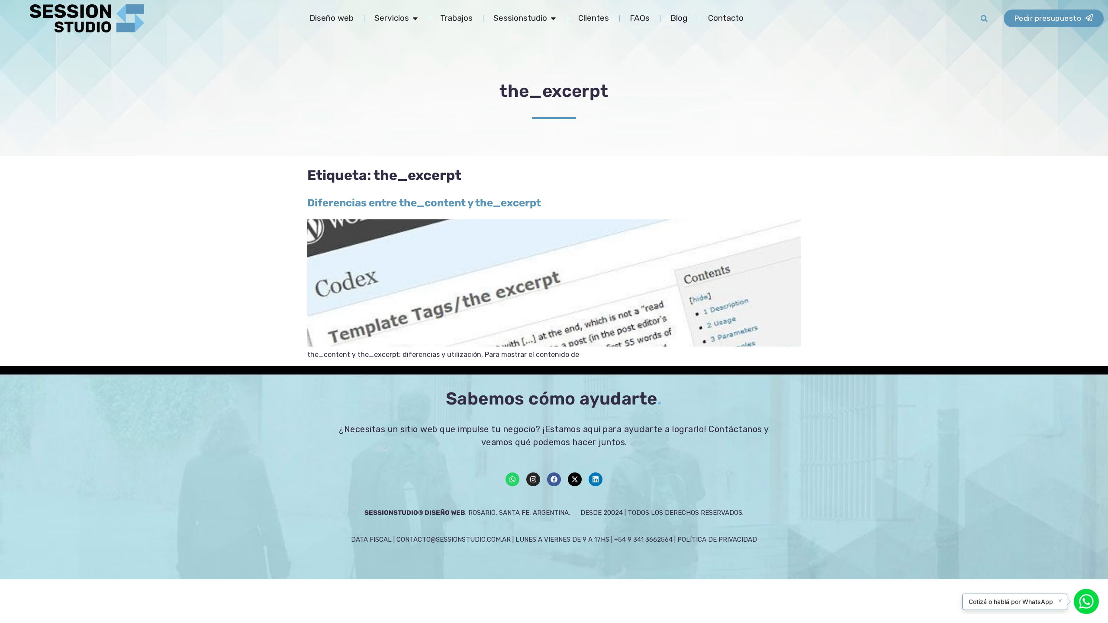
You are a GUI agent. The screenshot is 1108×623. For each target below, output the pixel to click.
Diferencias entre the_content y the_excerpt (424, 203)
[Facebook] (554, 479)
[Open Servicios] (415, 18)
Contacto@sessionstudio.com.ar (453, 539)
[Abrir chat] (1086, 601)
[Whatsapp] (512, 479)
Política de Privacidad (717, 539)
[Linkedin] (595, 479)
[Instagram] (533, 479)
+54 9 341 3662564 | (645, 539)
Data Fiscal (371, 539)
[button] (984, 18)
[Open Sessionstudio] (553, 18)
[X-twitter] (575, 479)
